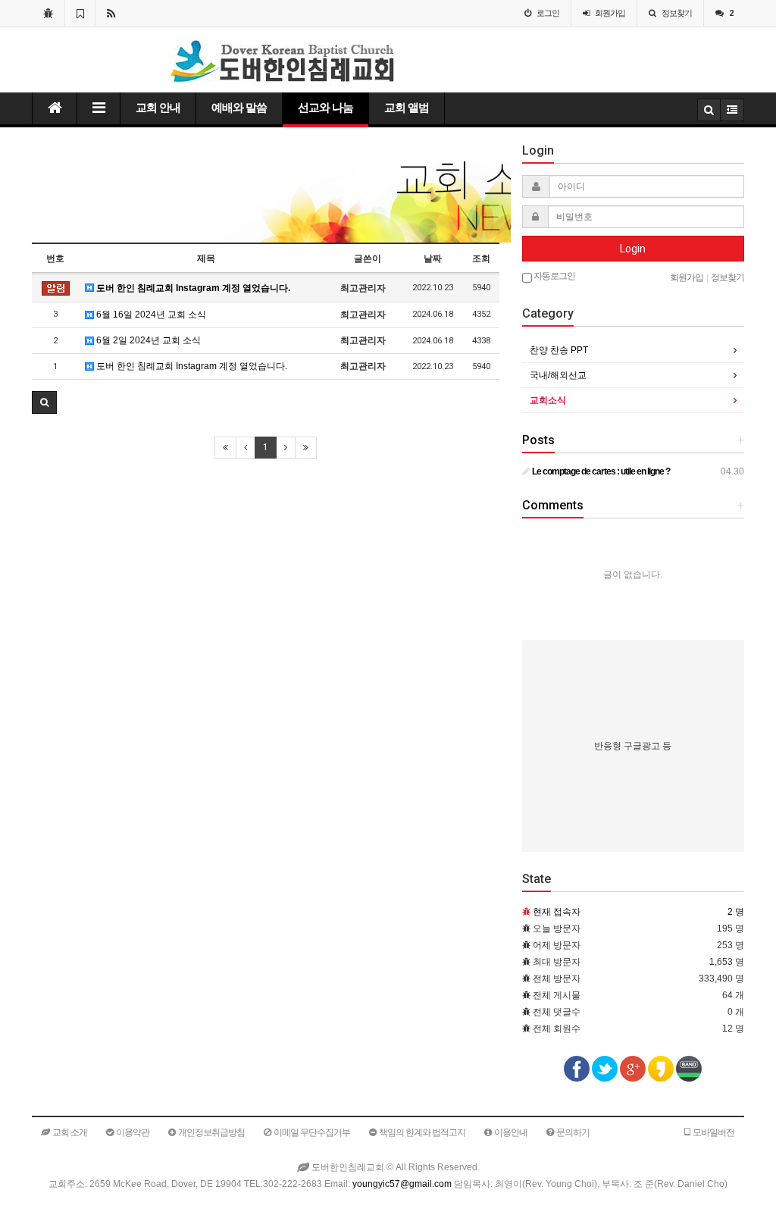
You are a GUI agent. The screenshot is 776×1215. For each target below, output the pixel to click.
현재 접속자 (556, 912)
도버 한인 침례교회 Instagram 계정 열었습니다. (192, 288)
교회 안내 (158, 107)
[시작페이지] (48, 13)
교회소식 (548, 400)
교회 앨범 (406, 107)
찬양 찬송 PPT (559, 350)
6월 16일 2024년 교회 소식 (150, 314)
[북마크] (80, 13)
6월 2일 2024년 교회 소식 (147, 340)
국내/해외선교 (558, 375)
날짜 (433, 258)
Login (633, 249)
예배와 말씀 (239, 107)
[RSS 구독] (111, 13)
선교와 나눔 (325, 107)
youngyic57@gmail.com (402, 1184)
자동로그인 (553, 276)
